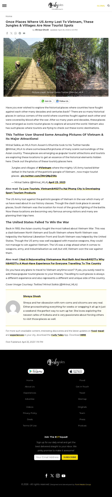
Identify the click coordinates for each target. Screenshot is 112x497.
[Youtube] (63, 476)
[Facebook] (46, 476)
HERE (83, 335)
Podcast (82, 425)
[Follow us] (63, 101)
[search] (108, 6)
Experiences (29, 393)
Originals (82, 407)
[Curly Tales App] (36, 371)
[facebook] (7, 33)
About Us (30, 386)
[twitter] (11, 33)
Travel (82, 393)
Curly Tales (57, 335)
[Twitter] (52, 476)
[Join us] (47, 101)
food (94, 331)
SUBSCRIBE (69, 457)
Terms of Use (30, 425)
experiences (17, 335)
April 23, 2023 (57, 182)
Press (82, 419)
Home (9, 16)
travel (101, 331)
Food (82, 380)
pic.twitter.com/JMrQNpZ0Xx (39, 176)
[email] (24, 33)
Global (101, 6)
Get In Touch (82, 386)
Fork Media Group (83, 484)
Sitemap (82, 399)
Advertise (29, 399)
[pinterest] (20, 33)
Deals (30, 419)
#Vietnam (45, 167)
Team (82, 413)
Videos (29, 407)
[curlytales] (56, 365)
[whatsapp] (15, 33)
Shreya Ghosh (42, 30)
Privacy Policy (30, 413)
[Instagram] (58, 476)
